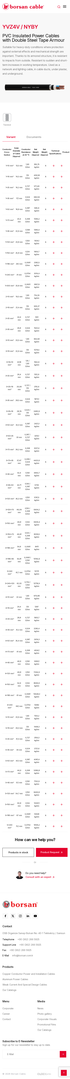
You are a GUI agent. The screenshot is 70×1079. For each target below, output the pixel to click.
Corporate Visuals (47, 1019)
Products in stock (18, 852)
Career (6, 1013)
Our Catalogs (9, 990)
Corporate (8, 1008)
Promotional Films (46, 1024)
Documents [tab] (34, 137)
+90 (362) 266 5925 (28, 939)
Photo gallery (44, 1013)
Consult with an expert (39, 877)
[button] (59, 6)
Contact (6, 1019)
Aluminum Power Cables (15, 979)
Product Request (50, 852)
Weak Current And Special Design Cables (24, 984)
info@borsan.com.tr (22, 955)
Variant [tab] (10, 137)
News (40, 1008)
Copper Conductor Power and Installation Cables (28, 973)
